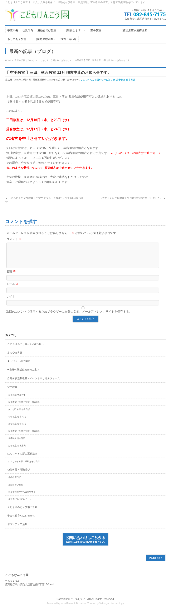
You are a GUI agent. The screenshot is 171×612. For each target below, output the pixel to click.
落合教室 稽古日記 (125, 79)
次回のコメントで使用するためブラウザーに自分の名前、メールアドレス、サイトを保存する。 (69, 311)
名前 (11, 271)
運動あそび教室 (15, 484)
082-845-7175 (149, 14)
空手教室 (12, 386)
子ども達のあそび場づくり (22, 507)
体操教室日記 (14, 477)
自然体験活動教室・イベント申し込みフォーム (33, 378)
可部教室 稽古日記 (17, 417)
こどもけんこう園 (81, 599)
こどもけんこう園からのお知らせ (97, 79)
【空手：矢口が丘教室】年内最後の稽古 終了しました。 (132, 197)
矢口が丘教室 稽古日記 (19, 409)
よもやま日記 (14, 352)
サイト (10, 296)
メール (12, 283)
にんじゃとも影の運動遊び (22, 453)
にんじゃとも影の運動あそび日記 (24, 461)
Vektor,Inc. (105, 603)
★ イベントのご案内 (18, 361)
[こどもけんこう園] (37, 16)
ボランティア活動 (17, 524)
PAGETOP (155, 558)
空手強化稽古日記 (16, 438)
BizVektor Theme (85, 603)
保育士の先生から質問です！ (21, 492)
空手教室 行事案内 (17, 445)
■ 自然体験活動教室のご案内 (23, 369)
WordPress (67, 603)
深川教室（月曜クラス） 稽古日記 (24, 402)
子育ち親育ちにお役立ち (21, 515)
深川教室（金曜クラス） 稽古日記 (24, 431)
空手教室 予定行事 (17, 395)
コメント (14, 239)
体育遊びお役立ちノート (19, 499)
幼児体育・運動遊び (18, 469)
